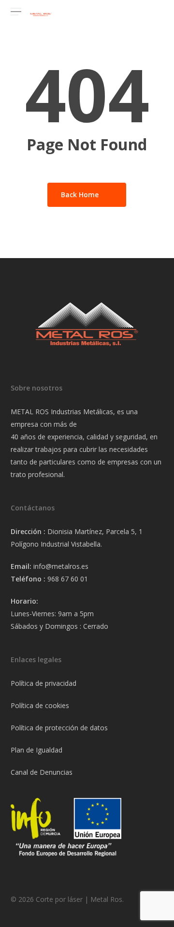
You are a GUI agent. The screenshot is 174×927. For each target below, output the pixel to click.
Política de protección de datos (59, 727)
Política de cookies (40, 705)
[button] (16, 12)
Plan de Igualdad (36, 749)
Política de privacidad (43, 683)
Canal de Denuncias (41, 772)
